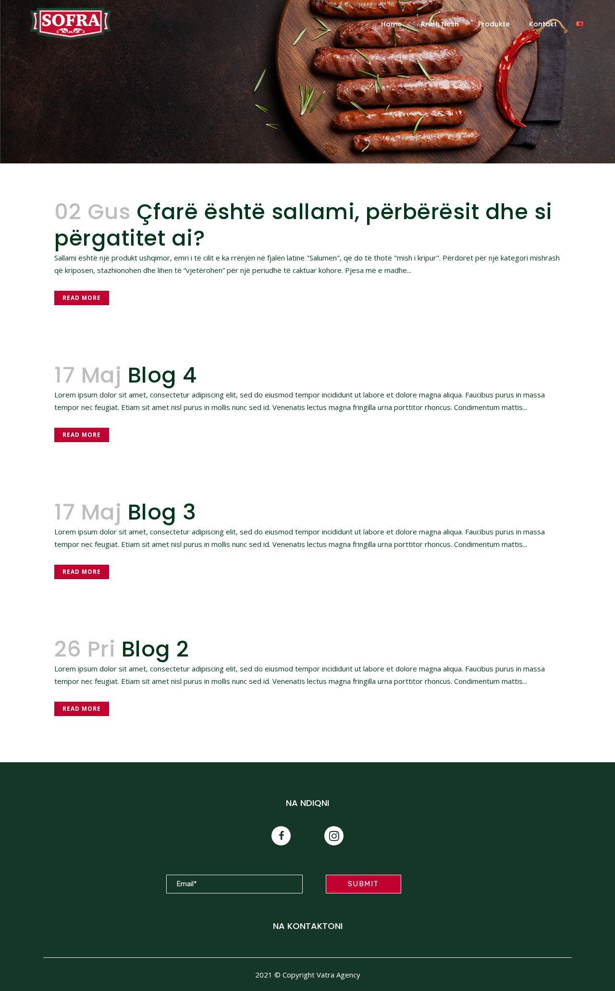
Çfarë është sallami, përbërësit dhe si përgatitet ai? (303, 225)
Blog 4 (162, 375)
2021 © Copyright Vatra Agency (307, 974)
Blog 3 (162, 512)
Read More (81, 298)
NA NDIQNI (307, 803)
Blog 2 (155, 649)
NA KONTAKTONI (308, 926)
